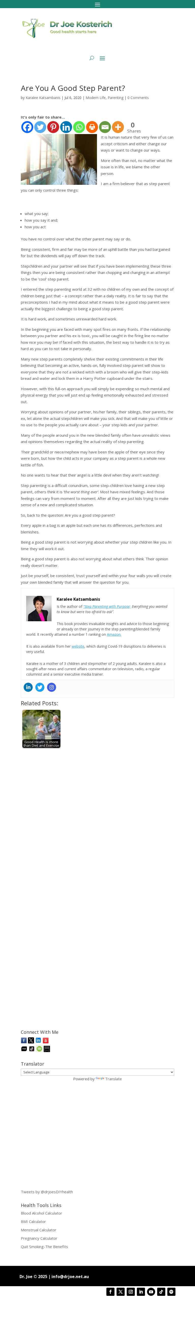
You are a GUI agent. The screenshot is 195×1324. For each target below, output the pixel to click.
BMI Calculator (33, 1221)
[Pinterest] (53, 127)
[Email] (105, 127)
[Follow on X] (121, 1292)
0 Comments (138, 97)
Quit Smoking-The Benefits (44, 1246)
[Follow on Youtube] (151, 1292)
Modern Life (96, 97)
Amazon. (114, 634)
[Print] (92, 127)
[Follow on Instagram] (131, 1292)
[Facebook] (27, 127)
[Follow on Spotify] (171, 1292)
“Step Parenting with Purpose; (107, 606)
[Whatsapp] (79, 127)
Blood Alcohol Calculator (41, 1213)
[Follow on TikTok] (161, 1292)
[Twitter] (40, 127)
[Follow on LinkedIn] (141, 1292)
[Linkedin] (66, 127)
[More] (118, 127)
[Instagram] (51, 687)
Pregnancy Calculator (39, 1238)
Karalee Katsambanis (43, 97)
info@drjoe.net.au (70, 1276)
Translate (113, 1078)
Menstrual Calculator (38, 1229)
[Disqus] (97, 815)
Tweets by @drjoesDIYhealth (47, 1191)
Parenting (115, 97)
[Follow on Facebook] (110, 1292)
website (78, 646)
